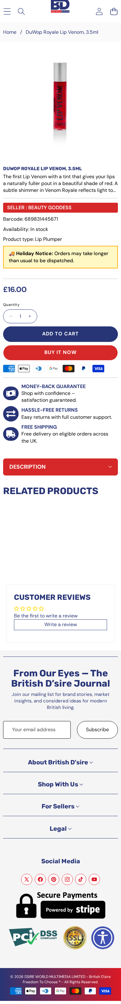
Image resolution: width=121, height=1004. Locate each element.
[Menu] (7, 11)
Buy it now (60, 352)
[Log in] (99, 11)
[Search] (22, 11)
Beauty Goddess (50, 207)
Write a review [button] (60, 624)
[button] (114, 11)
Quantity (11, 304)
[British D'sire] (60, 6)
